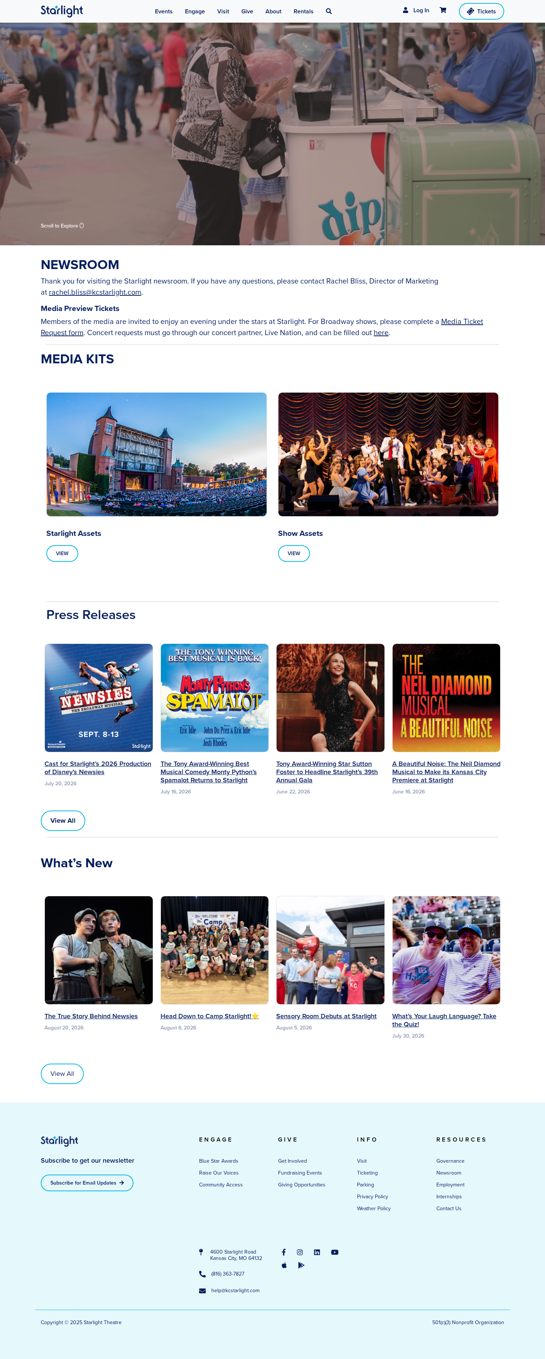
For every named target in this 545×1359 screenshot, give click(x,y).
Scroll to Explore (60, 226)
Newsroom (448, 1173)
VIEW (62, 553)
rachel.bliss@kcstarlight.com (95, 292)
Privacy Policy (372, 1197)
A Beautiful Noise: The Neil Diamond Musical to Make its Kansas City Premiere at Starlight (446, 772)
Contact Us (449, 1208)
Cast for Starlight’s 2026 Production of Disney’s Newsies (97, 768)
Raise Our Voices (219, 1173)
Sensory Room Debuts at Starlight (326, 1016)
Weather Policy (374, 1208)
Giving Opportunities (302, 1185)
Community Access (221, 1185)
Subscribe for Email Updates (84, 1183)
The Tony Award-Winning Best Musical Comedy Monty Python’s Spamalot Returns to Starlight (209, 772)
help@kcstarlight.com (235, 1290)
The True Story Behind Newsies (91, 1016)
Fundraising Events (300, 1173)
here (381, 332)
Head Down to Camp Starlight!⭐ (210, 1016)
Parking (365, 1185)
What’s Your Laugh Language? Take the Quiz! (444, 1020)
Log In (420, 10)
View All (62, 1073)
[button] (329, 11)
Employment (450, 1185)
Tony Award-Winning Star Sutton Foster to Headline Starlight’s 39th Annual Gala (327, 772)
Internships (449, 1197)
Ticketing (367, 1173)
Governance (450, 1161)
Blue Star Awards (218, 1161)
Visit (362, 1161)
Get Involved (292, 1161)
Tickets (486, 11)
